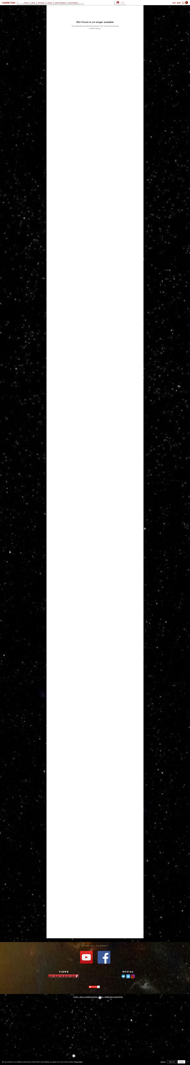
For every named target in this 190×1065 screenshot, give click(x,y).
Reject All (172, 1062)
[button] (185, 2)
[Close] (187, 1061)
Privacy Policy (78, 1062)
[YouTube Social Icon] (86, 957)
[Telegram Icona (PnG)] (123, 976)
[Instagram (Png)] (133, 976)
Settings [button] (163, 1062)
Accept (181, 1062)
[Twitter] (128, 976)
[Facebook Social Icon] (104, 957)
